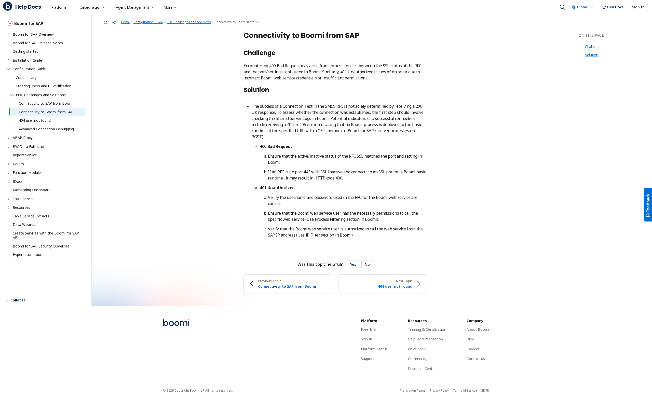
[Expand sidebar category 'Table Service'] (8, 199)
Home (125, 22)
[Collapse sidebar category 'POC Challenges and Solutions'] (11, 95)
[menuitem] (60, 7)
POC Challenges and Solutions (41, 94)
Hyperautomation (27, 254)
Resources (21, 207)
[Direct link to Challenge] (278, 54)
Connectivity (26, 77)
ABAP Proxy (23, 137)
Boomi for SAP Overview (33, 34)
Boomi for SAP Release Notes (38, 42)
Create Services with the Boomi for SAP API (46, 235)
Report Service (25, 155)
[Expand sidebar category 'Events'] (8, 164)
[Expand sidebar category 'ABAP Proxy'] (8, 138)
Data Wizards (24, 224)
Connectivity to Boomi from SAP (46, 111)
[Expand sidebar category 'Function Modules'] (8, 173)
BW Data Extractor (29, 146)
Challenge (592, 46)
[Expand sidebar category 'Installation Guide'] (8, 60)
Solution (591, 54)
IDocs (18, 181)
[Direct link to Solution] (272, 90)
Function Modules (28, 172)
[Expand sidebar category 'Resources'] (8, 207)
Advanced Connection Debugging (46, 129)
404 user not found (35, 120)
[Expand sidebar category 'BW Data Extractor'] (8, 147)
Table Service (23, 198)
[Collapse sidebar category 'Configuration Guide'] (8, 69)
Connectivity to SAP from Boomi (46, 103)
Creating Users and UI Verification (43, 86)
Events (18, 163)
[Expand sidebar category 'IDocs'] (8, 181)
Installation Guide (27, 60)
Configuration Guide (29, 68)
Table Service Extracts (31, 216)
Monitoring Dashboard (31, 189)
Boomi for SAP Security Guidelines (41, 246)
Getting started (25, 51)
